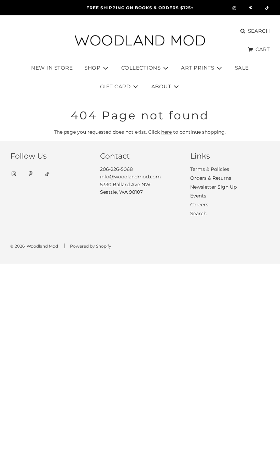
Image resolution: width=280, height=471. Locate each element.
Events (198, 196)
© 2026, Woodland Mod (34, 246)
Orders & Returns (210, 178)
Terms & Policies (209, 169)
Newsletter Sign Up (213, 187)
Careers (199, 205)
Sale (242, 67)
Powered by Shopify (90, 246)
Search (198, 213)
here (166, 132)
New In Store (52, 67)
